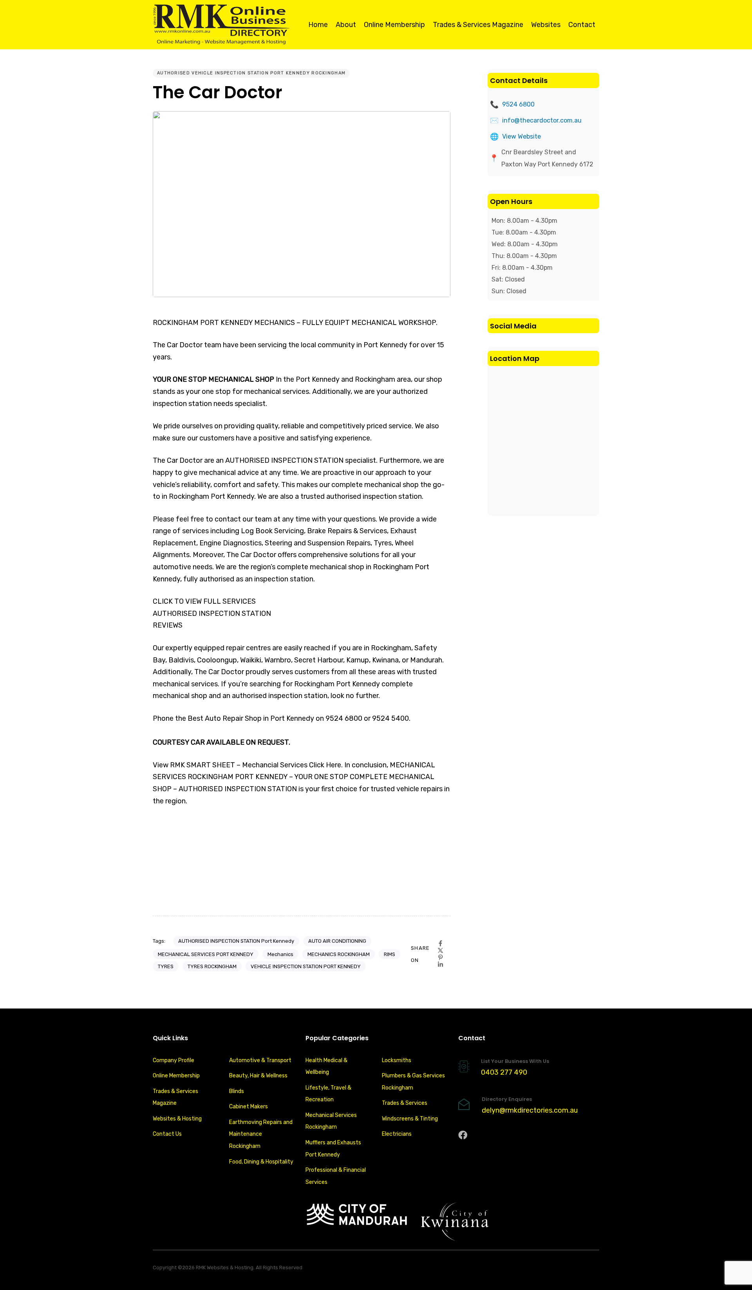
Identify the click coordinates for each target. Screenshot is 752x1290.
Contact (581, 24)
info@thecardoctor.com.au (542, 120)
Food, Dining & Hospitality (261, 1161)
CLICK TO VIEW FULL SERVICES (204, 601)
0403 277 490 (504, 1072)
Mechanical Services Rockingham (331, 1121)
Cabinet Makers (248, 1106)
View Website (521, 136)
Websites (545, 24)
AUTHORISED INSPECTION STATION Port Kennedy (236, 941)
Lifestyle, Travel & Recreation (328, 1093)
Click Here (325, 765)
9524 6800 (518, 104)
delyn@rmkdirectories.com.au (530, 1110)
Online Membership (394, 24)
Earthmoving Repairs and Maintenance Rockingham (261, 1134)
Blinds (236, 1091)
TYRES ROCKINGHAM (212, 966)
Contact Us (167, 1134)
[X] (440, 950)
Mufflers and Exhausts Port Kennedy (333, 1148)
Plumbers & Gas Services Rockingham (413, 1081)
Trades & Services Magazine (478, 24)
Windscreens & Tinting (410, 1118)
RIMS (389, 954)
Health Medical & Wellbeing (326, 1066)
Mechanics (280, 954)
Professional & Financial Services (336, 1176)
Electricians (397, 1134)
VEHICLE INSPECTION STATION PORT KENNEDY (306, 966)
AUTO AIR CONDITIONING (337, 941)
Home (318, 24)
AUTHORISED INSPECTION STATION (212, 613)
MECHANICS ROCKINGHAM (338, 954)
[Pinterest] (440, 957)
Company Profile (173, 1060)
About (346, 24)
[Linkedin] (440, 964)
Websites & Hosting (177, 1118)
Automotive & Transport (260, 1060)
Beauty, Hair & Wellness (258, 1075)
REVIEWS (168, 625)
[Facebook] (440, 943)
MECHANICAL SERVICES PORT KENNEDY (205, 954)
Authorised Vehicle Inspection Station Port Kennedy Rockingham (251, 73)
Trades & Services (404, 1103)
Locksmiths (396, 1060)
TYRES (166, 966)
